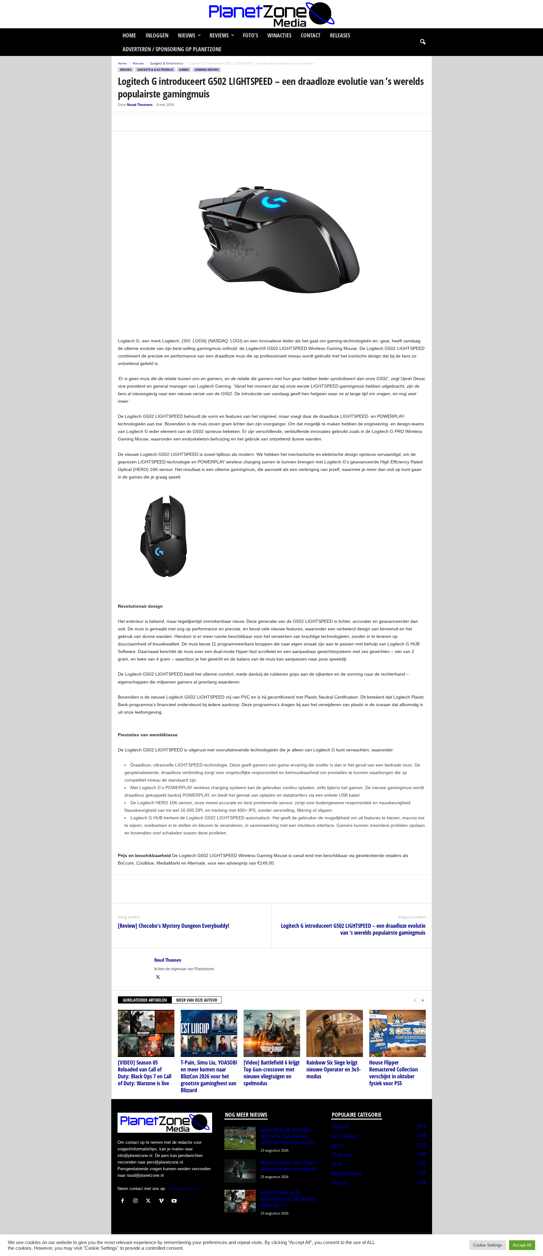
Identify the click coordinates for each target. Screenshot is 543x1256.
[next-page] (423, 1000)
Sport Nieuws (344, 1135)
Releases (340, 35)
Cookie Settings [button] (487, 1245)
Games (184, 70)
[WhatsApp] (153, 121)
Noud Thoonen (139, 104)
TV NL (336, 1164)
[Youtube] (175, 1201)
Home (129, 35)
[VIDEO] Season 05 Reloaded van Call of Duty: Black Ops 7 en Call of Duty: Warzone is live (144, 1073)
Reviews (219, 35)
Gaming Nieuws (207, 70)
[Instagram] (136, 1201)
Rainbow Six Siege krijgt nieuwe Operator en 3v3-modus (333, 1069)
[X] (138, 121)
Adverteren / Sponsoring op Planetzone (172, 49)
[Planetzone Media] (271, 14)
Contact (311, 35)
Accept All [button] (522, 1245)
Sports (337, 1145)
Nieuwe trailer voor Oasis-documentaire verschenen (289, 1165)
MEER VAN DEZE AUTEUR (196, 1000)
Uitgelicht (340, 1126)
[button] (423, 42)
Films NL (339, 1183)
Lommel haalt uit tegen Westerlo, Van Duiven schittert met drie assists (288, 1136)
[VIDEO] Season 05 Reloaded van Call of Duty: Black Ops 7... (289, 1199)
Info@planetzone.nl (184, 1188)
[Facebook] (124, 121)
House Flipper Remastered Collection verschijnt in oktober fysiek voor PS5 (393, 1073)
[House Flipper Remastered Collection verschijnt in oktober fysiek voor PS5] (397, 1033)
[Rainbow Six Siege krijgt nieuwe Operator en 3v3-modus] (334, 1033)
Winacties (279, 35)
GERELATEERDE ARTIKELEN (145, 1000)
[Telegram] (167, 121)
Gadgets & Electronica (166, 63)
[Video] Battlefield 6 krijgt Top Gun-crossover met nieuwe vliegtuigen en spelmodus (272, 1073)
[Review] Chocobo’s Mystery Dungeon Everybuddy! (173, 925)
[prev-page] (415, 1000)
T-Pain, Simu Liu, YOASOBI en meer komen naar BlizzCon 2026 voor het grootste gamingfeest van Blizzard (209, 1076)
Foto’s (250, 35)
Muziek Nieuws (346, 1173)
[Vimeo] (162, 1201)
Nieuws (186, 35)
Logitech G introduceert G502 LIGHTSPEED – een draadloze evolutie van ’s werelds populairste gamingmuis (353, 929)
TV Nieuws (341, 1154)
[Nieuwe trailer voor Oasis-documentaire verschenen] (240, 1171)
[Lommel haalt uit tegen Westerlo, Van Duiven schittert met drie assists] (240, 1138)
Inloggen (156, 35)
